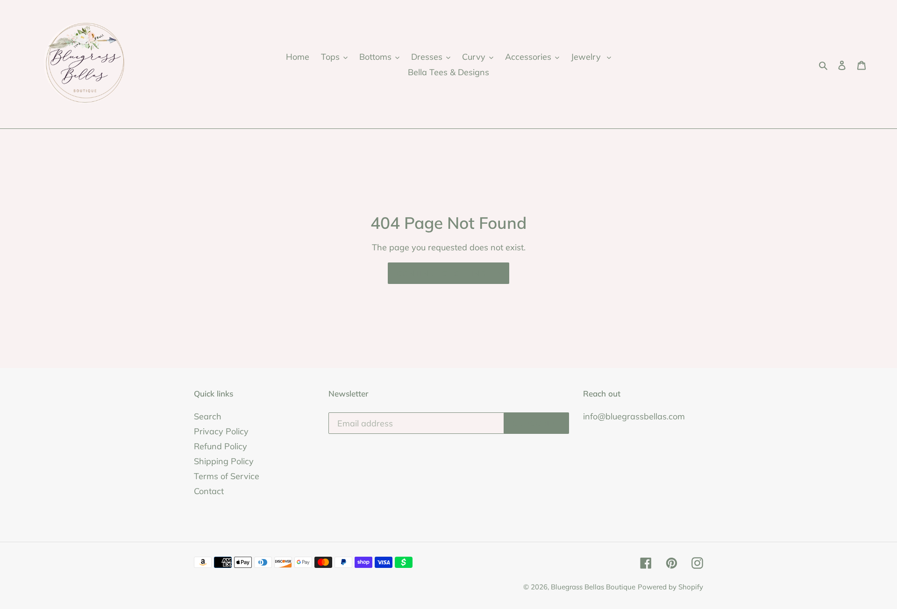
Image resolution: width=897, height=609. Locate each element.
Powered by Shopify (670, 586)
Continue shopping (441, 273)
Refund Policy (220, 446)
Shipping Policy (224, 461)
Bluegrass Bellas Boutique (593, 586)
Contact (209, 491)
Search (207, 416)
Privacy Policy (221, 431)
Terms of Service (226, 476)
